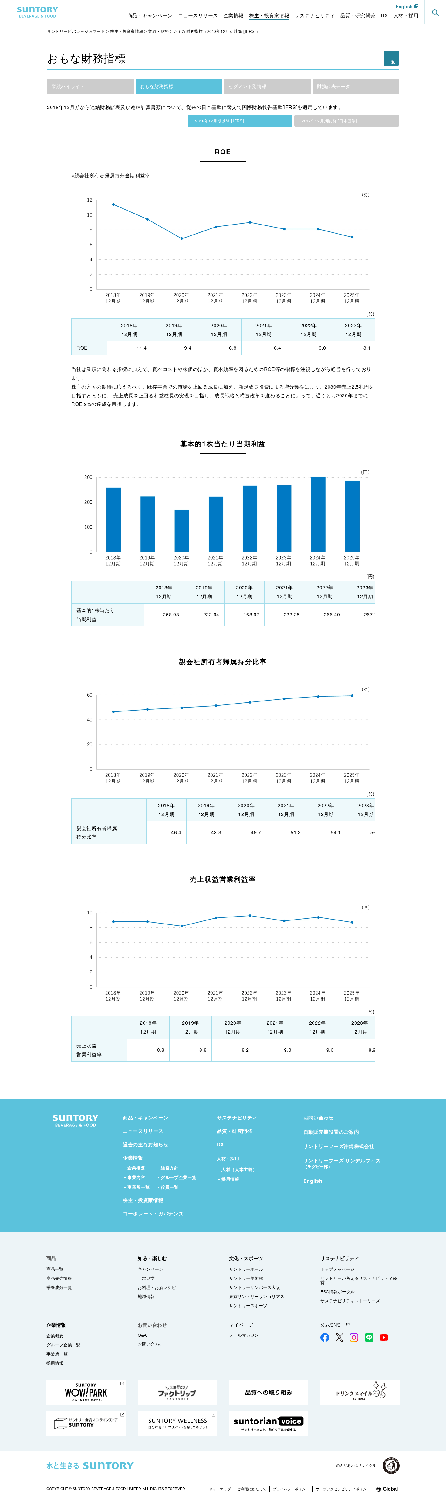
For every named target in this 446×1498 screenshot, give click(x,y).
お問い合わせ (318, 1117)
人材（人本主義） (239, 1169)
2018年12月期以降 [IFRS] (219, 121)
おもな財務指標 (157, 86)
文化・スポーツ (246, 1258)
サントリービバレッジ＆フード (76, 31)
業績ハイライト (68, 86)
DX (220, 1144)
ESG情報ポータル (337, 1291)
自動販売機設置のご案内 (331, 1132)
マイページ (241, 1325)
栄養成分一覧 (59, 1287)
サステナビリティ (237, 1117)
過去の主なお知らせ (145, 1144)
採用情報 (230, 1179)
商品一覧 (54, 1269)
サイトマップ (220, 1489)
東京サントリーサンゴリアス (256, 1296)
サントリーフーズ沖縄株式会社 (338, 1146)
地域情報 (146, 1296)
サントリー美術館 (246, 1278)
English (404, 6)
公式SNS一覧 (335, 1325)
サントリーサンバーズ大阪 (254, 1287)
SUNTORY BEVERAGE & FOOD (38, 12)
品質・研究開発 (234, 1131)
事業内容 (136, 1177)
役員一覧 (170, 1187)
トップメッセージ (337, 1269)
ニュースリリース (143, 1131)
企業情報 (133, 1157)
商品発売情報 (59, 1278)
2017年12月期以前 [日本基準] (329, 121)
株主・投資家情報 (127, 31)
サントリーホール (246, 1269)
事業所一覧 (138, 1187)
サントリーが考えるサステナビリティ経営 (358, 1280)
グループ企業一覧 (179, 1177)
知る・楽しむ (152, 1258)
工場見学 (146, 1278)
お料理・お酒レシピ (157, 1287)
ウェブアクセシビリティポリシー (343, 1489)
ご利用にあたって (251, 1489)
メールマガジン (244, 1335)
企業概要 (136, 1167)
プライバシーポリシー (291, 1489)
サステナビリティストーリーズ (350, 1300)
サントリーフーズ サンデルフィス (342, 1163)
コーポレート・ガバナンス (153, 1213)
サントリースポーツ (248, 1305)
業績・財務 (158, 31)
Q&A (142, 1335)
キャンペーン (150, 1269)
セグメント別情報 (247, 86)
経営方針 (170, 1167)
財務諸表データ (333, 86)
